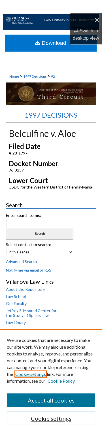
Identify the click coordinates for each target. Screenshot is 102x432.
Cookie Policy (61, 381)
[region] (51, 380)
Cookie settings (30, 374)
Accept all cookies (51, 400)
